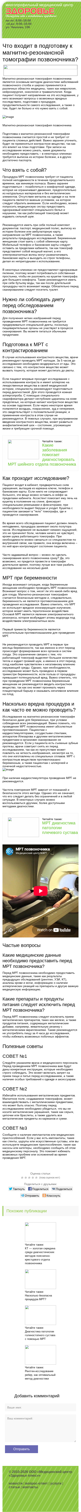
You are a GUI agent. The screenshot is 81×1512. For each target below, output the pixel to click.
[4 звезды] (33, 1177)
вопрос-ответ (36, 1483)
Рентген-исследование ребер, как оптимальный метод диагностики (40, 1375)
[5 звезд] (37, 1177)
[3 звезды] (30, 1177)
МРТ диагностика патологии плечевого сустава (60, 828)
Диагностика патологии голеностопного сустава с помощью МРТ (40, 1335)
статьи (14, 1487)
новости (16, 1483)
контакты (30, 1487)
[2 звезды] (26, 1177)
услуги (55, 1483)
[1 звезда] (23, 1177)
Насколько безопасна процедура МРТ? (38, 1297)
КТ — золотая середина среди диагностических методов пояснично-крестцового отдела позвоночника (40, 1256)
